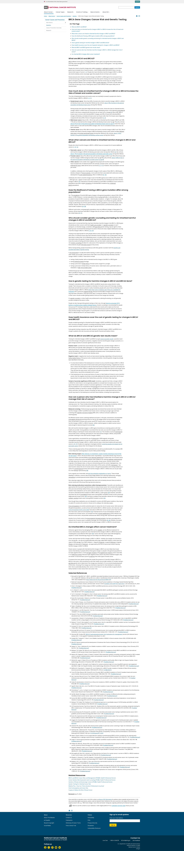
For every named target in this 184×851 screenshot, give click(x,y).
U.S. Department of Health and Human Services (129, 843)
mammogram (118, 432)
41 (104, 498)
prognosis (92, 556)
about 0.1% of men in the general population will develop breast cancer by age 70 (92, 124)
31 (81, 213)
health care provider (95, 225)
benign (96, 386)
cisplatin (100, 530)
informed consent (86, 245)
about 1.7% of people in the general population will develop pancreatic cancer (91, 154)
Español (137, 1)
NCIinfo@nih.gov (125, 840)
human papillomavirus (105, 513)
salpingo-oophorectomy (115, 459)
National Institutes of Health (133, 845)
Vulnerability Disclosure (94, 828)
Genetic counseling (76, 243)
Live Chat (105, 840)
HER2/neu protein (77, 554)
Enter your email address (116, 818)
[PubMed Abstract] (76, 587)
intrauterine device (100, 518)
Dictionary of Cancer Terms (73, 823)
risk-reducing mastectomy (96, 457)
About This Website (49, 817)
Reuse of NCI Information (105, 799)
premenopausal (78, 468)
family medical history (74, 358)
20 (83, 206)
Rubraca (113, 542)
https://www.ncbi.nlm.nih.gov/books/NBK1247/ (98, 579)
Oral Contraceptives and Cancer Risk (78, 788)
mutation (98, 68)
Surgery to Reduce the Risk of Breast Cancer (80, 790)
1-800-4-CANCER (114, 840)
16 (103, 175)
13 (100, 165)
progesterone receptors (106, 552)
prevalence (88, 183)
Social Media (47, 825)
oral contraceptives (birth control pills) (79, 510)
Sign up (113, 825)
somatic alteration (101, 82)
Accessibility (91, 817)
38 (87, 470)
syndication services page (118, 805)
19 (79, 181)
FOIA (89, 820)
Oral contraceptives (74, 506)
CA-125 (96, 419)
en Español (47, 820)
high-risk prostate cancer (85, 267)
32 (90, 230)
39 (108, 492)
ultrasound (95, 438)
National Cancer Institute (134, 847)
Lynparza (101, 542)
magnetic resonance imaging (84, 412)
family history (85, 263)
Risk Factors (49, 22)
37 (76, 444)
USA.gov (138, 848)
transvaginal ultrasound (75, 419)
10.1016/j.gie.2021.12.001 (96, 733)
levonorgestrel (91, 518)
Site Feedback (136, 840)
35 (74, 444)
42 (92, 511)
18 (105, 175)
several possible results (107, 339)
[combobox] (126, 7)
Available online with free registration (114, 583)
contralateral (121, 110)
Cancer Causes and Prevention (55, 20)
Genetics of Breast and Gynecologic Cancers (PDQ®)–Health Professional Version (90, 782)
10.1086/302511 (107, 670)
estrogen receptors (91, 552)
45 (109, 520)
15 (102, 165)
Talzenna (84, 544)
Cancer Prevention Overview (53, 27)
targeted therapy (88, 291)
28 (85, 206)
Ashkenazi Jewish (79, 261)
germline (97, 227)
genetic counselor (109, 225)
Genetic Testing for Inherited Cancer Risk (80, 784)
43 (107, 520)
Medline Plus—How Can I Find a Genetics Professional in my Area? (86, 786)
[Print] (137, 16)
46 (93, 533)
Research (48, 30)
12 (77, 147)
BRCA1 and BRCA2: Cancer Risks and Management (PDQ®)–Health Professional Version (92, 778)
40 (85, 496)
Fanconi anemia (86, 173)
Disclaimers (91, 825)
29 (79, 213)
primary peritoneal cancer (86, 133)
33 (92, 230)
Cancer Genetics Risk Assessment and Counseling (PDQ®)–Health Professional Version (92, 780)
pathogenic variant (108, 68)
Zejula (70, 544)
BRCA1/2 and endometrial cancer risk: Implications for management (104, 634)
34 (93, 425)
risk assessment (74, 252)
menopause (114, 465)
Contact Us (69, 817)
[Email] (139, 16)
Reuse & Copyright (49, 823)
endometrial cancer (76, 165)
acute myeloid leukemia (85, 175)
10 (75, 147)
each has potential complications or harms (99, 473)
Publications (69, 820)
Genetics (48, 25)
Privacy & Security (92, 823)
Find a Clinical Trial (71, 825)
